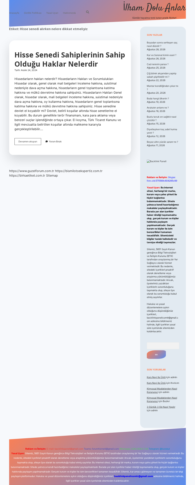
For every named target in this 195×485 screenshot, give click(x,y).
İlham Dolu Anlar (154, 8)
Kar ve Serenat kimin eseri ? (161, 55)
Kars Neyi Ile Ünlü (156, 377)
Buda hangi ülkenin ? (158, 98)
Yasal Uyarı (52, 12)
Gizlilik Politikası (33, 12)
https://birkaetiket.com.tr (27, 175)
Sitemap (52, 175)
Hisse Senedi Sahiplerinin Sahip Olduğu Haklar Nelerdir (69, 59)
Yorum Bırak (55, 141)
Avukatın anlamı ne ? (158, 107)
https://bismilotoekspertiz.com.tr (78, 171)
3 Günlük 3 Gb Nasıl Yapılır (161, 406)
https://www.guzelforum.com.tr (31, 171)
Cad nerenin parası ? (158, 64)
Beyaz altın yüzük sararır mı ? (162, 141)
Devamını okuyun (29, 142)
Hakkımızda (69, 12)
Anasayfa (14, 12)
